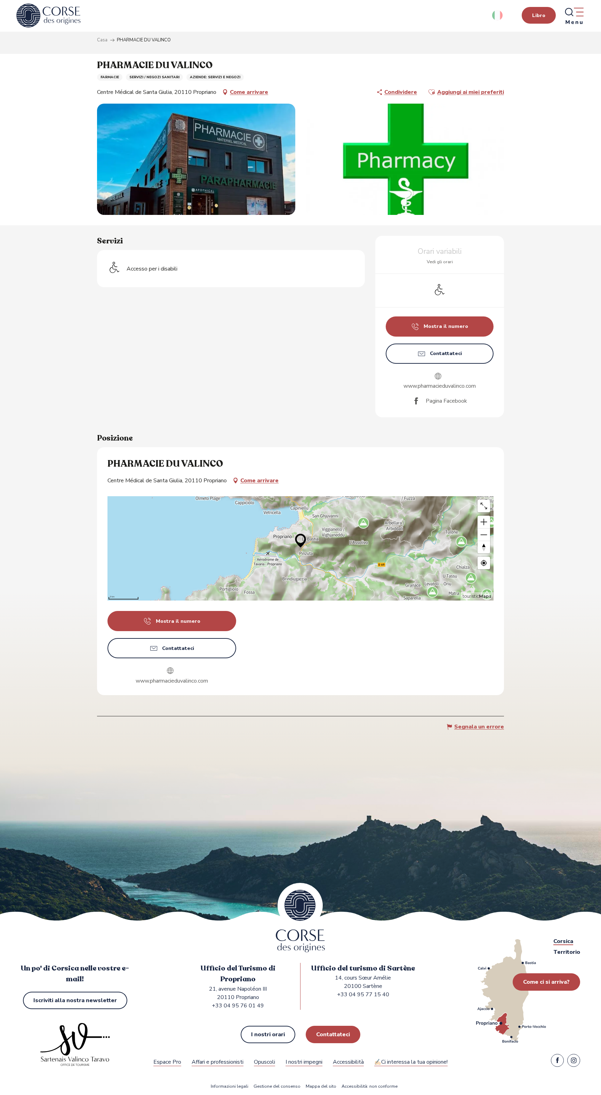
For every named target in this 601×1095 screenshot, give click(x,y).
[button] (497, 15)
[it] (497, 15)
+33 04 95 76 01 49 (238, 1005)
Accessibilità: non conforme (370, 1086)
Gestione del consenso (277, 1086)
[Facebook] (557, 1062)
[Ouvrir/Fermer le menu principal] (574, 15)
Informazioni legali (229, 1086)
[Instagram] (573, 1062)
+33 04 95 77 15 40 (363, 994)
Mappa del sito (321, 1086)
